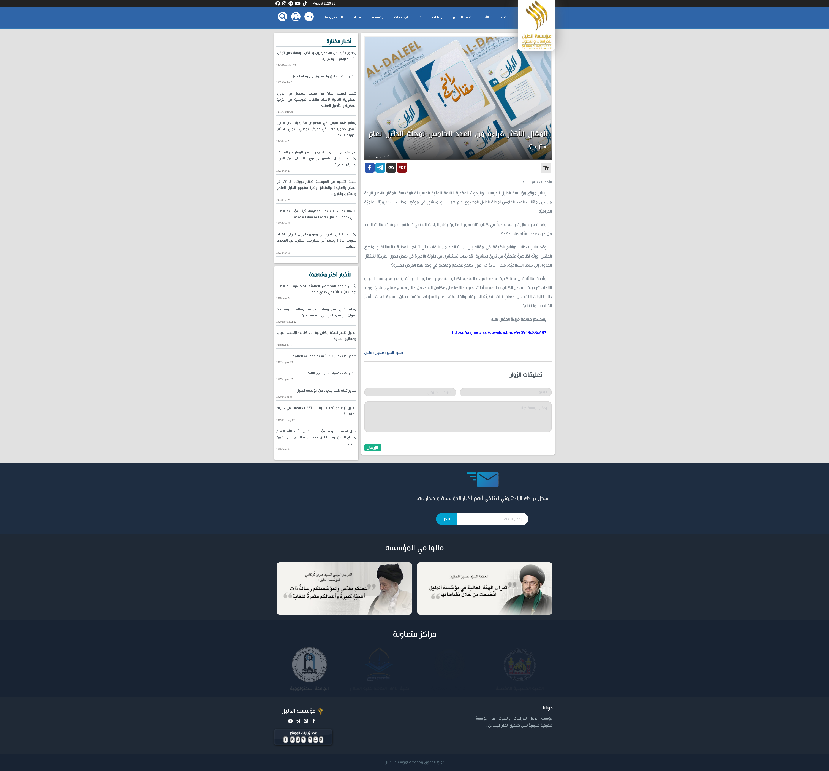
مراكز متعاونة (414, 634)
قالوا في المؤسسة (414, 548)
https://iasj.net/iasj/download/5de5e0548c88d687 (499, 332)
